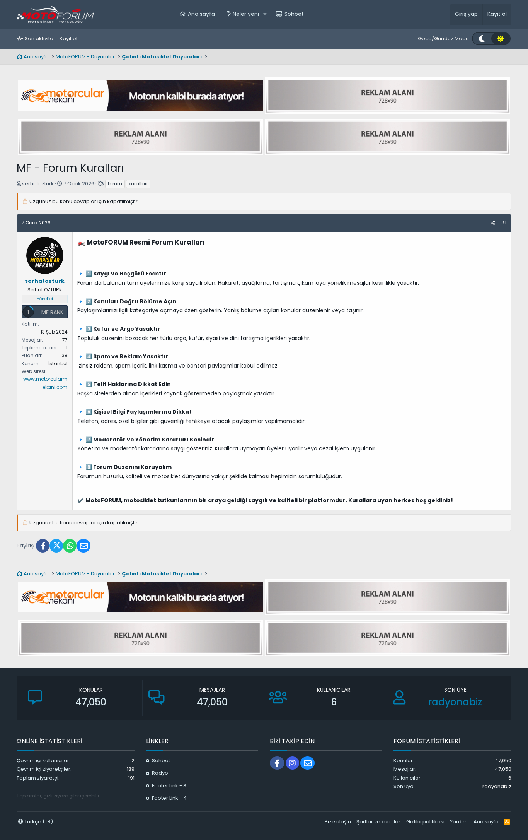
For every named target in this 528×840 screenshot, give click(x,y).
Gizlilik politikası (425, 821)
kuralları (138, 183)
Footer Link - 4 (169, 798)
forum (115, 183)
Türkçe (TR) (38, 821)
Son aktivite (39, 38)
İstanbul (58, 363)
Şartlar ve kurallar (378, 821)
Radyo (160, 773)
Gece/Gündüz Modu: (444, 38)
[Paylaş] (493, 223)
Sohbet (294, 14)
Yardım (459, 821)
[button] (265, 14)
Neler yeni (246, 14)
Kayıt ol (68, 38)
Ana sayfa (201, 14)
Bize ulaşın (338, 821)
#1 (503, 222)
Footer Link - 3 (169, 785)
